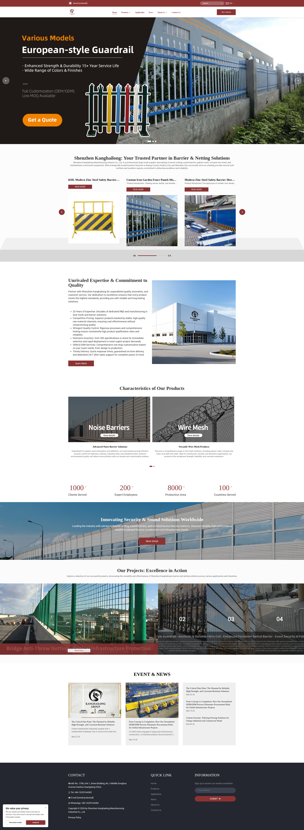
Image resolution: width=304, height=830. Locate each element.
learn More (81, 363)
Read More (80, 189)
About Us (161, 12)
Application (139, 12)
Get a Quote (226, 12)
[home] (72, 12)
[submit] (221, 3)
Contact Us (176, 12)
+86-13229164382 (83, 792)
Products (124, 12)
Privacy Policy (74, 817)
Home (114, 12)
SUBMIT (214, 798)
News (151, 12)
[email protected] (80, 3)
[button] (148, 141)
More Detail (152, 541)
